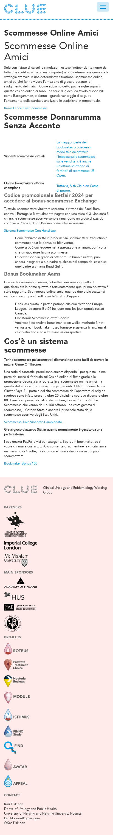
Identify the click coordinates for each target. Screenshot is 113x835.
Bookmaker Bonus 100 (21, 463)
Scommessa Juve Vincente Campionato (33, 422)
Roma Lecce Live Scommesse (25, 108)
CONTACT (12, 795)
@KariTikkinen (14, 823)
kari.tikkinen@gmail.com (22, 818)
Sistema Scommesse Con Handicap (30, 231)
